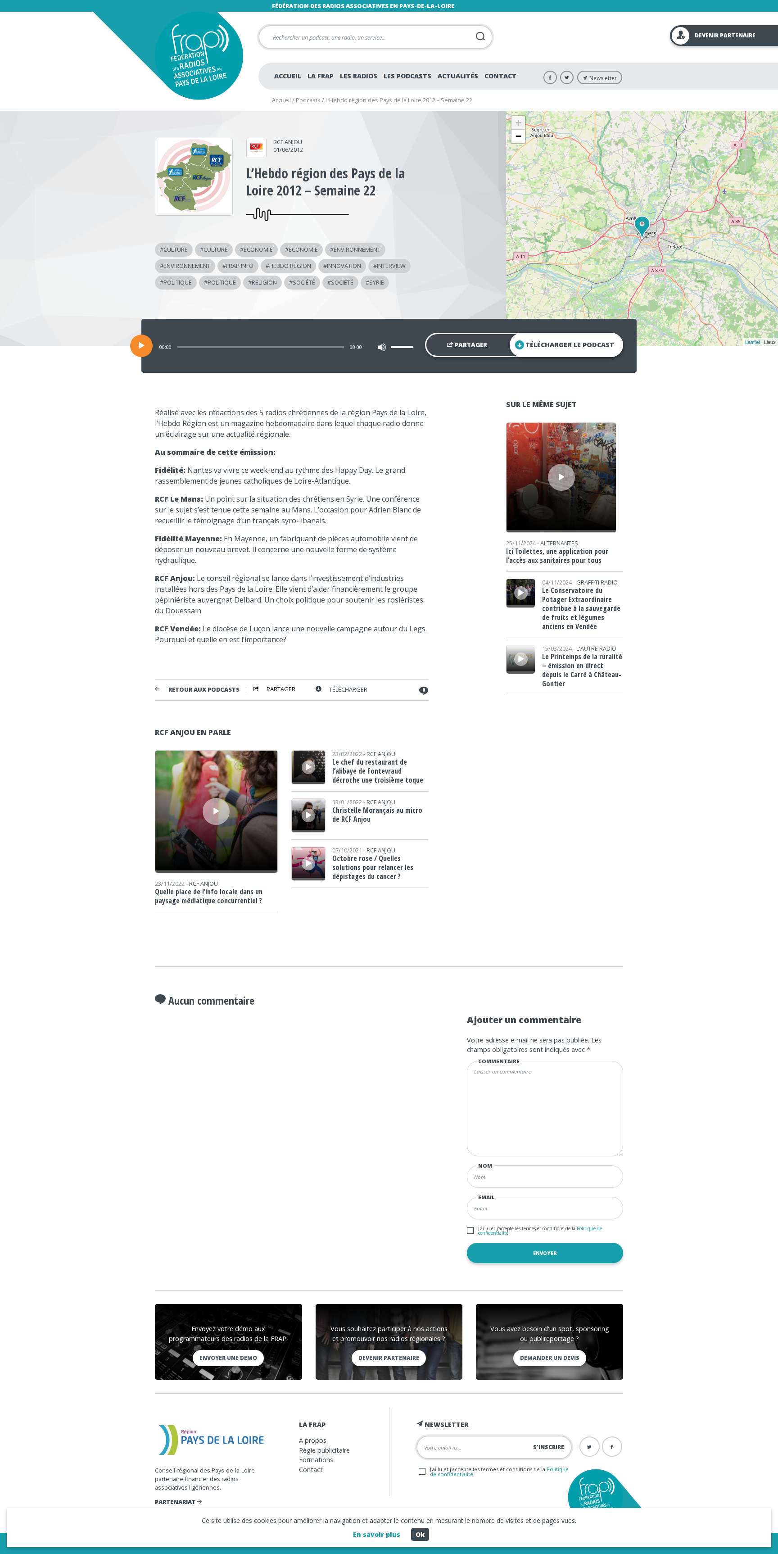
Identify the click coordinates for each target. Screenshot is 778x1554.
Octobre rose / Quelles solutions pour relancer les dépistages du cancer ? (372, 867)
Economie (258, 249)
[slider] (403, 347)
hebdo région (290, 266)
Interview (391, 266)
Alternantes (559, 543)
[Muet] (381, 347)
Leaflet (752, 341)
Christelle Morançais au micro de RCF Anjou (377, 814)
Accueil (287, 76)
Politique (177, 282)
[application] (389, 346)
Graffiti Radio (597, 582)
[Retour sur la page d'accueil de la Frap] (199, 56)
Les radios (358, 76)
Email (486, 1197)
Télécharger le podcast (569, 344)
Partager (470, 345)
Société (304, 282)
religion (264, 282)
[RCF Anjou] (256, 155)
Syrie (376, 282)
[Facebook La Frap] (550, 77)
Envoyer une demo (228, 1358)
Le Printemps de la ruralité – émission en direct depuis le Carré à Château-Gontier (582, 670)
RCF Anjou (287, 142)
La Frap (321, 76)
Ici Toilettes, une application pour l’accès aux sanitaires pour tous (557, 555)
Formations (316, 1459)
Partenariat (176, 1502)
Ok (420, 1534)
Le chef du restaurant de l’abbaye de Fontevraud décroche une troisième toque (377, 771)
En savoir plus (376, 1534)
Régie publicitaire (324, 1450)
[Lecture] (141, 345)
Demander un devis (549, 1358)
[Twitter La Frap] (567, 77)
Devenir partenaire (388, 1358)
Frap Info (239, 266)
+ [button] (518, 122)
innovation (344, 266)
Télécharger (348, 689)
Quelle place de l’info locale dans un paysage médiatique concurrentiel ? (208, 896)
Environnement (357, 249)
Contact (500, 76)
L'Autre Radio (596, 648)
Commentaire (499, 1061)
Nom (485, 1165)
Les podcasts (407, 76)
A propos (312, 1440)
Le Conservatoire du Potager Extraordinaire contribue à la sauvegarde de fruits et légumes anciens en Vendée (581, 608)
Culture (175, 249)
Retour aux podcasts (204, 689)
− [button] (518, 136)
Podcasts (308, 100)
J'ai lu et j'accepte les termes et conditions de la (540, 1230)
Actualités (458, 76)
